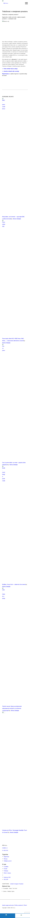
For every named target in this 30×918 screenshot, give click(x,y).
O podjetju (6, 866)
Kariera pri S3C (7, 877)
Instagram (16, 884)
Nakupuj (5, 858)
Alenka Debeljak (17, 219)
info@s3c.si (5, 848)
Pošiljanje (6, 870)
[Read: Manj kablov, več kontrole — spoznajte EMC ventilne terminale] (3, 108)
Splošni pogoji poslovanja (8, 905)
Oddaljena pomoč (8, 861)
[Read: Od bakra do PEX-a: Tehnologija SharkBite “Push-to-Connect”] (3, 712)
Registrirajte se (5, 73)
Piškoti (25, 905)
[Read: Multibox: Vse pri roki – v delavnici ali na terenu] (3, 480)
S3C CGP (6, 879)
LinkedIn (12, 884)
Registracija (6, 856)
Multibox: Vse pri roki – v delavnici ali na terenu (14, 584)
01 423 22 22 (5, 850)
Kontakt (5, 868)
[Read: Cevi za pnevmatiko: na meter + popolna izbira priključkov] (3, 350)
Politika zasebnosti (18, 905)
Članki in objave (7, 873)
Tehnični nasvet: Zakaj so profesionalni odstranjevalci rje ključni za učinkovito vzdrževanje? (12, 708)
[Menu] (26, 3)
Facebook (21, 884)
